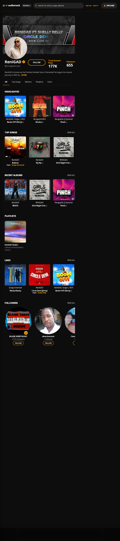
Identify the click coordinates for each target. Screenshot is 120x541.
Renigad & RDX (39, 119)
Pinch (62, 122)
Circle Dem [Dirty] (39, 290)
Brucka (39, 122)
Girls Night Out (63, 163)
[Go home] (12, 5)
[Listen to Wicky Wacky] (15, 275)
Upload (110, 5)
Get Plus (26, 5)
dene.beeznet (48, 336)
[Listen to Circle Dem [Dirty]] (39, 275)
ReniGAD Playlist (11, 245)
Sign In (95, 6)
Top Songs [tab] (16, 82)
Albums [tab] (28, 82)
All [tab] (6, 82)
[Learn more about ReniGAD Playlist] (15, 232)
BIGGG (15, 205)
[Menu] (4, 5)
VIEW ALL (71, 132)
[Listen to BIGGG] (15, 189)
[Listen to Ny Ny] (39, 147)
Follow (36, 62)
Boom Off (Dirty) (14, 122)
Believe (15, 163)
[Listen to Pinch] (63, 106)
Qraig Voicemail (18, 165)
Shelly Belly (42, 293)
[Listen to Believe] (15, 147)
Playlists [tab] (39, 82)
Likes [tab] (49, 82)
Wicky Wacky (15, 290)
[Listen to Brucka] (39, 106)
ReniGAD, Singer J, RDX (15, 119)
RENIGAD (64, 160)
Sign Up (89, 6)
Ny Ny (38, 163)
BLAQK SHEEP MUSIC (18, 336)
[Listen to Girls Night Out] (63, 147)
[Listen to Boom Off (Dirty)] (15, 106)
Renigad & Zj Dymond (64, 119)
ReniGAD (15, 160)
